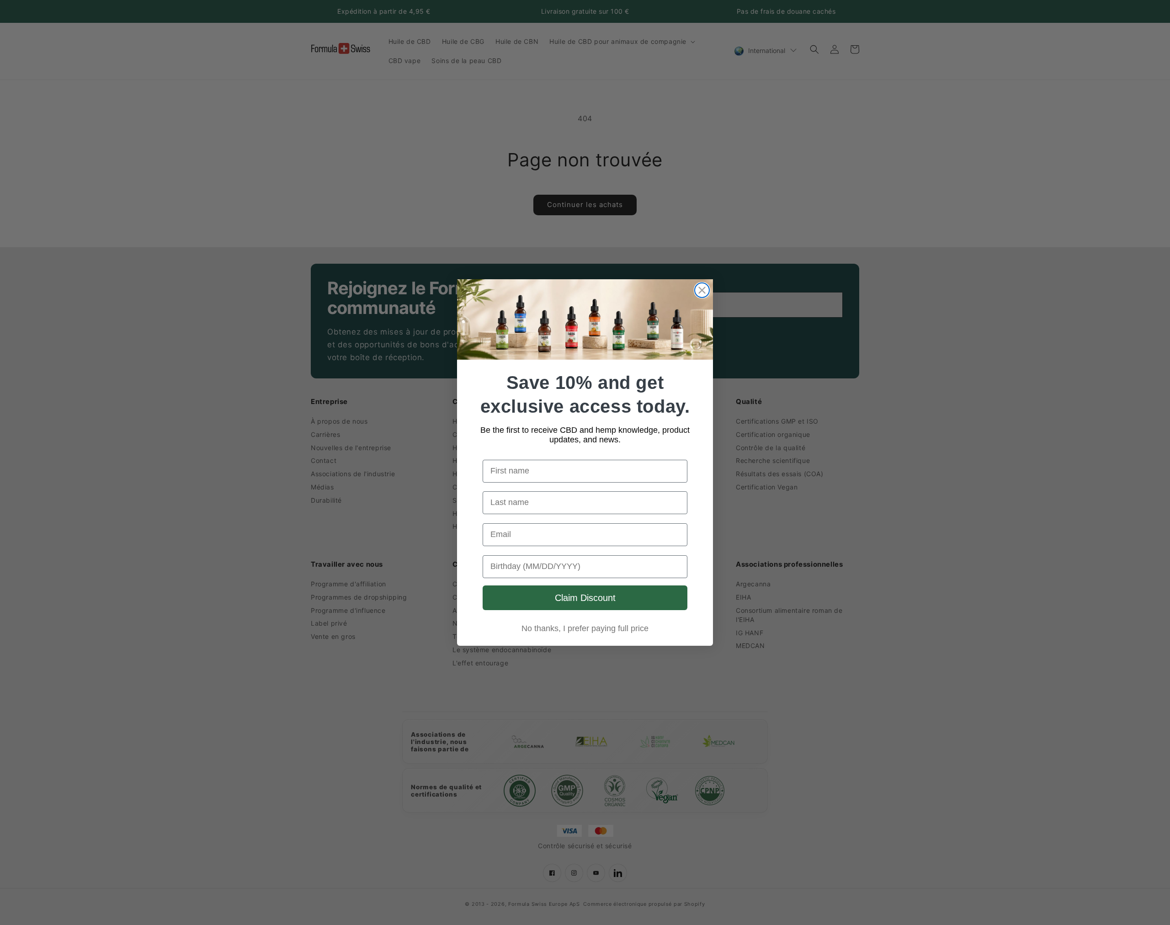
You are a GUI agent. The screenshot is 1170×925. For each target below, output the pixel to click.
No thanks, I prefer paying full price (585, 628)
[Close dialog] (702, 290)
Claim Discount (585, 598)
